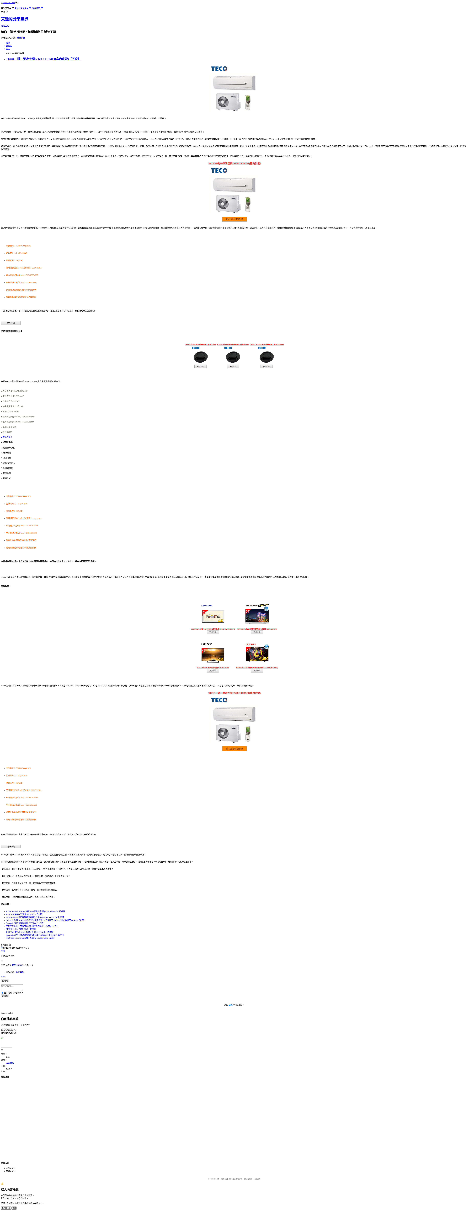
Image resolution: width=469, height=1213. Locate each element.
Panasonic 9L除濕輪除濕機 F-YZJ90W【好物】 (25, 923)
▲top (3, 976)
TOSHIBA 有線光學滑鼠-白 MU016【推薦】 (25, 914)
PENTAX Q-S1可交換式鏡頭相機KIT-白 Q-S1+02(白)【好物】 (32, 926)
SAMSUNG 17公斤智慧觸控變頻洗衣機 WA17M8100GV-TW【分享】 (35, 917)
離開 (14, 1208)
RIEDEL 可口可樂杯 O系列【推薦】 (21, 929)
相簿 (8, 43)
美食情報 (21, 38)
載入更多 (5, 981)
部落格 (9, 46)
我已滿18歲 (6, 1208)
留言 (20, 965)
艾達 (3, 951)
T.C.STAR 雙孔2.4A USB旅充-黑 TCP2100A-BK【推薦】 (30, 932)
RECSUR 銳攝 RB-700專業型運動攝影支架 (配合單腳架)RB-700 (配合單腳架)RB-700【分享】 (46, 920)
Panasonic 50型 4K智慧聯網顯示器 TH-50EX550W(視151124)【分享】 (35, 935)
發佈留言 (5, 996)
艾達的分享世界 (14, 19)
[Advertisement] (234, 1117)
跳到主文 (5, 26)
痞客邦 (15, 965)
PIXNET (216, 1179)
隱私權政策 (248, 1179)
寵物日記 (20, 972)
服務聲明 (258, 1179)
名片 (8, 49)
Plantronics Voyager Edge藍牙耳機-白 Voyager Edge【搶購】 (31, 938)
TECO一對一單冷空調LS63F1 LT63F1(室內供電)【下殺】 (43, 59)
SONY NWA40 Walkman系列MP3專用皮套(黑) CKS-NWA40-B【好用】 (36, 911)
